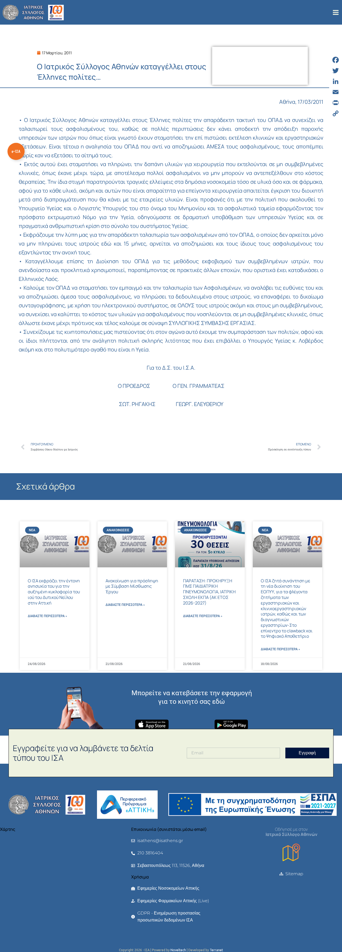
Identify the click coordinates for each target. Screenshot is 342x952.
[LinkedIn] (335, 81)
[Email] (335, 92)
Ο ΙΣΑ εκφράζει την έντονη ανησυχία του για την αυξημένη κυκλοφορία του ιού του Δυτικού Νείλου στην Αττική (54, 592)
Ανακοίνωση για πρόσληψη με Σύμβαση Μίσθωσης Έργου (132, 586)
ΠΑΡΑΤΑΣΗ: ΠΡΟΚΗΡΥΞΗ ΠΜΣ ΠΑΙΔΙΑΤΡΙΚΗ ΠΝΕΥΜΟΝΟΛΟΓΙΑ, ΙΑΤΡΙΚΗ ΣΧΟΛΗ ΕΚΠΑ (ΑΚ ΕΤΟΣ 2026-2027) (209, 592)
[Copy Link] (335, 113)
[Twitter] (335, 70)
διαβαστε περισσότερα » (47, 616)
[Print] (335, 102)
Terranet (216, 950)
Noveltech (178, 950)
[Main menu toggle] (335, 12)
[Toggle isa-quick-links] (16, 151)
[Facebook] (335, 60)
